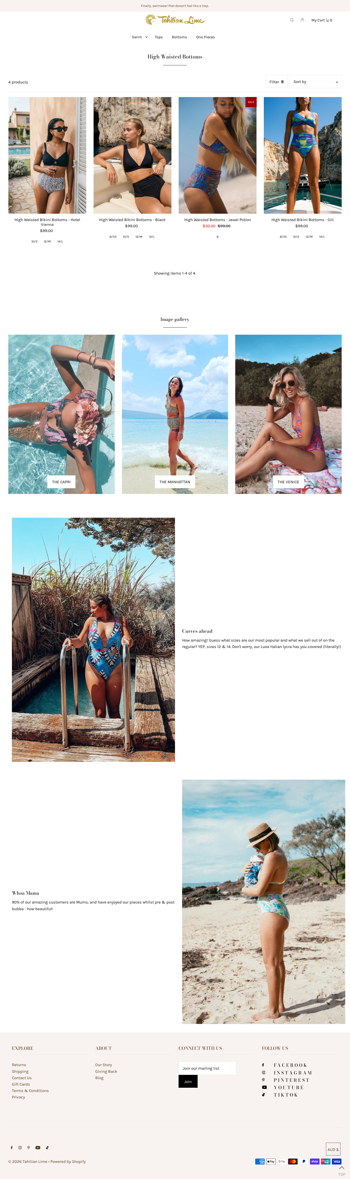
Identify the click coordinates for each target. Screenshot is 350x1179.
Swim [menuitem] (137, 37)
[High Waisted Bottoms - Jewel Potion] (218, 155)
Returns (19, 1064)
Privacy (18, 1097)
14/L (60, 241)
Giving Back (106, 1071)
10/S (34, 241)
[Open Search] (292, 19)
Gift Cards (21, 1084)
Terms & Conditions (30, 1090)
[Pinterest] (263, 1080)
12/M (47, 241)
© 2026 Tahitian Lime (27, 1161)
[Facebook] (263, 1065)
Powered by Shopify (68, 1161)
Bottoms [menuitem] (179, 37)
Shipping (20, 1071)
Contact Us (22, 1077)
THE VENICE (288, 481)
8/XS (113, 236)
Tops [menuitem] (159, 37)
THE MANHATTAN (175, 481)
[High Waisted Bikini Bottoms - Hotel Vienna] (47, 155)
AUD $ (333, 1149)
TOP (341, 1173)
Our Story (103, 1064)
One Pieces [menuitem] (205, 37)
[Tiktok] (263, 1094)
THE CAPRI (61, 481)
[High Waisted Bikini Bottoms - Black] (133, 155)
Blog (99, 1077)
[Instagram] (263, 1072)
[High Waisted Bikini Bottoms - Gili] (303, 155)
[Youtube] (264, 1087)
